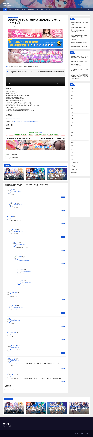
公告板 (72, 166)
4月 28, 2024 (30, 412)
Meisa (12, 319)
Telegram (48, 9)
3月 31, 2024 (74, 412)
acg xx (15, 203)
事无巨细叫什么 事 (75, 56)
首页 (7, 66)
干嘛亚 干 (13, 374)
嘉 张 (12, 189)
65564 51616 (14, 345)
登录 (37, 9)
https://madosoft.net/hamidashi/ (15, 118)
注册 (42, 9)
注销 (87, 433)
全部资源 (10, 9)
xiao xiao (13, 332)
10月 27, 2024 (9, 412)
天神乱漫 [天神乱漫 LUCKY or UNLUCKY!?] (52, 138)
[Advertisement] (80, 197)
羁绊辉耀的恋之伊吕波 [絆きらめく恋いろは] (18, 138)
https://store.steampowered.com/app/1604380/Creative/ (26, 121)
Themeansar (21, 432)
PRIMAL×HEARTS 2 (77, 65)
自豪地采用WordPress (7, 432)
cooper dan (73, 64)
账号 (82, 433)
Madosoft (17, 27)
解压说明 (23, 9)
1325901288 (14, 292)
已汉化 (16, 17)
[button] (88, 9)
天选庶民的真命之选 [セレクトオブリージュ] (13, 175)
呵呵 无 (72, 69)
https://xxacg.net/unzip (24, 260)
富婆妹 (23, 27)
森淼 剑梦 (13, 359)
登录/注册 (40, 132)
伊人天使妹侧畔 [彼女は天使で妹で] (79, 42)
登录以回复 (62, 210)
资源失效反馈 (31, 9)
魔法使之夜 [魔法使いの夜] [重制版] (79, 46)
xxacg (6, 3)
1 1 (71, 74)
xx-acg (15, 154)
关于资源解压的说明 (82, 61)
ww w (12, 216)
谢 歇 (72, 61)
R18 (10, 17)
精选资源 (17, 9)
